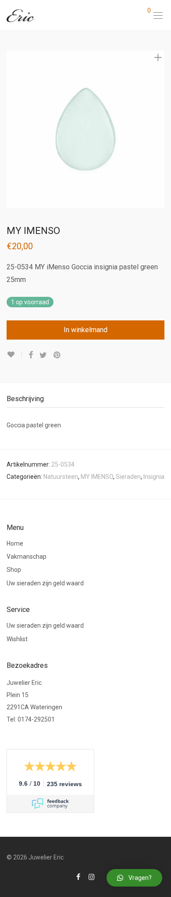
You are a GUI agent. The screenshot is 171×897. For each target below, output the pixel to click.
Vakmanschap (26, 556)
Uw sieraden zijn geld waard (45, 583)
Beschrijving (25, 399)
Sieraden (128, 476)
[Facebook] (78, 876)
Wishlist (17, 639)
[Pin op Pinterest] (57, 355)
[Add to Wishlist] (14, 354)
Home (15, 543)
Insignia (153, 476)
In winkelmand (85, 330)
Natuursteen (60, 476)
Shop (14, 569)
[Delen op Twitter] (43, 355)
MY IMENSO (97, 476)
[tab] (85, 399)
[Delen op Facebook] (30, 355)
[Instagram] (92, 876)
